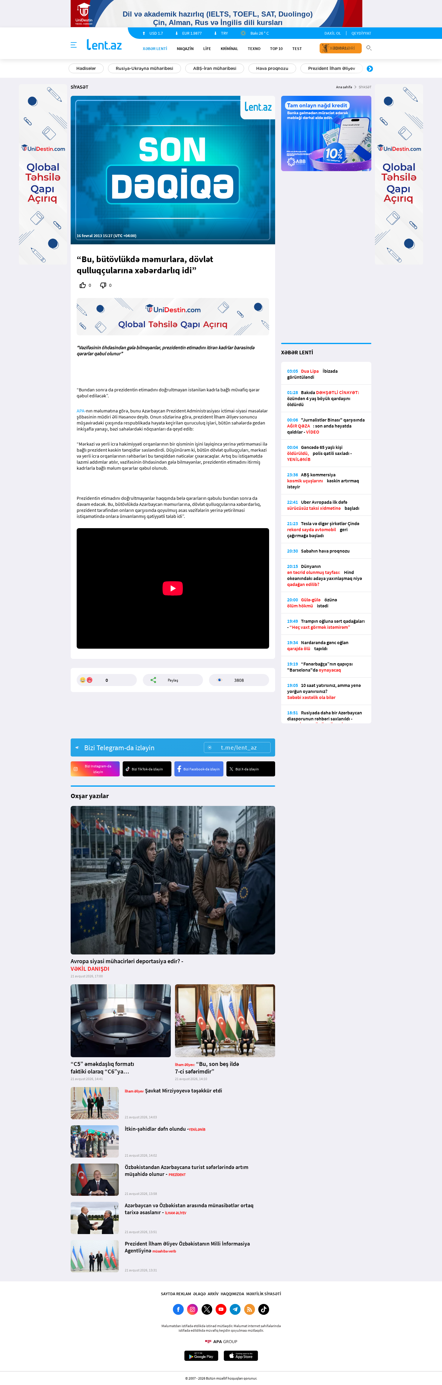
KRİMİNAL (229, 48)
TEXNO (254, 48)
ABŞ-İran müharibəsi (214, 68)
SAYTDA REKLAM (176, 1293)
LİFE (207, 48)
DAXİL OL (332, 33)
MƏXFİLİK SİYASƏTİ (263, 1293)
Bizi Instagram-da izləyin (98, 769)
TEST (297, 48)
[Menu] (74, 45)
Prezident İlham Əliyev (331, 68)
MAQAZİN (185, 48)
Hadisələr (86, 68)
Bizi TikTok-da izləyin (147, 769)
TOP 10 (276, 48)
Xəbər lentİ (155, 48)
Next (369, 69)
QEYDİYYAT (361, 33)
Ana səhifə (344, 87)
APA (80, 411)
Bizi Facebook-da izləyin (201, 769)
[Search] (369, 47)
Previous (72, 69)
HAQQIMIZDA (232, 1293)
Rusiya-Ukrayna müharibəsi (144, 68)
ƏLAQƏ (199, 1293)
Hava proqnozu (272, 68)
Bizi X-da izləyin (247, 769)
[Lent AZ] (104, 45)
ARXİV (213, 1293)
